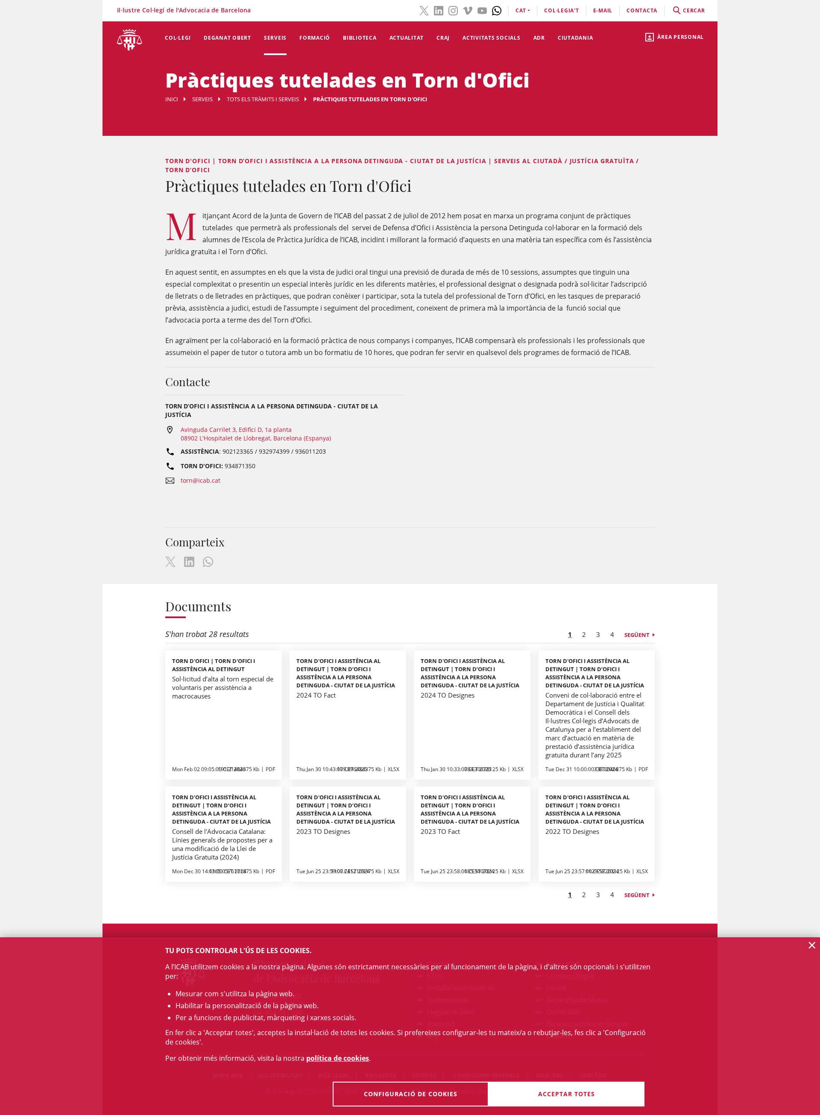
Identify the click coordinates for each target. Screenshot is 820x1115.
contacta (642, 10)
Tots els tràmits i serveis (263, 99)
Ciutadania (575, 37)
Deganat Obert (227, 37)
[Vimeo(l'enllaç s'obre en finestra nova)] (467, 10)
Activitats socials (492, 37)
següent (637, 635)
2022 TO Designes (572, 831)
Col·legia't (561, 10)
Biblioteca (360, 37)
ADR (539, 37)
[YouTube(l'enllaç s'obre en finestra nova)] (482, 10)
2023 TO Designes (323, 831)
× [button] (812, 945)
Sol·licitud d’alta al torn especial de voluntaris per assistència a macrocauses (222, 687)
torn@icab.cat (200, 480)
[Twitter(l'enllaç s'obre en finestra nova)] (424, 10)
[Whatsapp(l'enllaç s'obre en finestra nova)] (496, 10)
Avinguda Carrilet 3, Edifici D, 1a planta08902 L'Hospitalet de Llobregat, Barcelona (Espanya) (256, 433)
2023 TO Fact (440, 831)
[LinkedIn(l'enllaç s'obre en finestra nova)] (438, 10)
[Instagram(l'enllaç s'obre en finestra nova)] (453, 10)
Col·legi (178, 37)
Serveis (275, 37)
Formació (314, 37)
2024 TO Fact (316, 695)
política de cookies (337, 1058)
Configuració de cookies (410, 1094)
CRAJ (443, 37)
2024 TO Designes (447, 695)
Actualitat (407, 37)
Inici (171, 99)
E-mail (603, 10)
